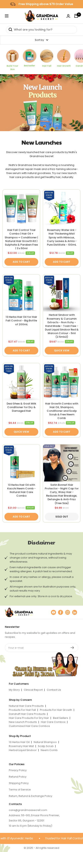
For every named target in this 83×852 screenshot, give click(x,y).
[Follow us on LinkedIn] (74, 612)
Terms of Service (20, 789)
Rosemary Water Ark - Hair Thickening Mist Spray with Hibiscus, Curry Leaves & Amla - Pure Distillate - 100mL (62, 237)
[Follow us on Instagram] (67, 612)
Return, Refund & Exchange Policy (30, 796)
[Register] (72, 647)
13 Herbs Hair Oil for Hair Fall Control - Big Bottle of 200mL (21, 320)
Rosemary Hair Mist (21, 746)
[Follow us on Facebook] (60, 612)
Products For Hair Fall (22, 710)
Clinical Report (33, 690)
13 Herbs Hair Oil (19, 742)
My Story (14, 690)
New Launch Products (23, 722)
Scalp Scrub (46, 746)
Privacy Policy (18, 770)
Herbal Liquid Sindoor (23, 750)
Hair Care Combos (53, 722)
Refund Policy (17, 777)
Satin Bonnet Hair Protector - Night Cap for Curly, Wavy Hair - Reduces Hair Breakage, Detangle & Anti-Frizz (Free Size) (62, 494)
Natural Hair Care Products (26, 706)
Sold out (61, 516)
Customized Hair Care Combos (29, 726)
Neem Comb (49, 750)
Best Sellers (60, 718)
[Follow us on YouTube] (53, 612)
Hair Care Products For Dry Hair (29, 718)
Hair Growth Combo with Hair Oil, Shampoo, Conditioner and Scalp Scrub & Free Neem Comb (61, 411)
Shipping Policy (19, 783)
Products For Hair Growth (56, 710)
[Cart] (76, 16)
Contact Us (54, 690)
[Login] (68, 16)
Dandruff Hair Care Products (27, 714)
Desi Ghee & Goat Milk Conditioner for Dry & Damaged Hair (21, 407)
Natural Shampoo (45, 742)
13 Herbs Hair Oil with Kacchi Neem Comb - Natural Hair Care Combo (21, 490)
